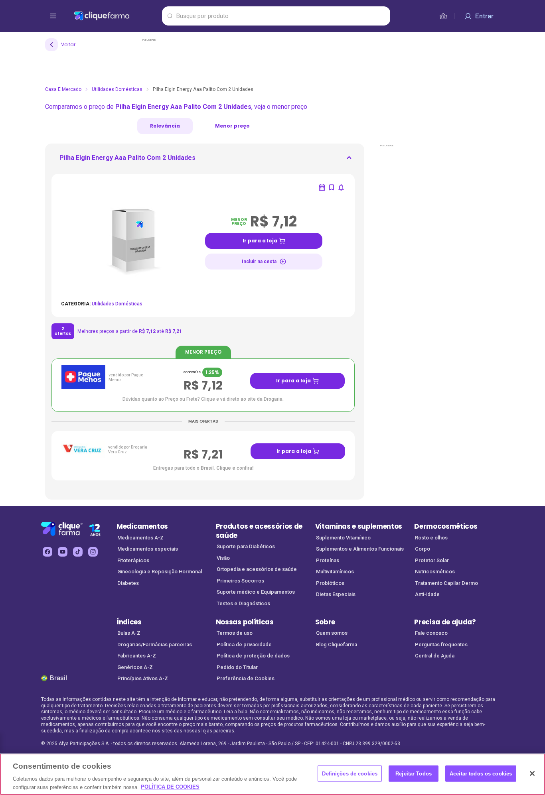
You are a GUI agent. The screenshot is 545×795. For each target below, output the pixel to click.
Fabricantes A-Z (136, 656)
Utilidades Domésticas (117, 89)
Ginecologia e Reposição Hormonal (159, 572)
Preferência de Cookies (245, 678)
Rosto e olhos (431, 538)
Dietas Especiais (335, 594)
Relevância (165, 125)
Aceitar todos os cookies (481, 774)
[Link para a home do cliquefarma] (116, 16)
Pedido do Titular (237, 667)
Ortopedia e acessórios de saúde (257, 569)
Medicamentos (142, 526)
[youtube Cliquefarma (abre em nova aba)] (62, 551)
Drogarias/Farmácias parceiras (154, 644)
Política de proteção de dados (253, 656)
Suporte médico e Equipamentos (256, 592)
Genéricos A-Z (135, 667)
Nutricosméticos (435, 572)
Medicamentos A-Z (140, 538)
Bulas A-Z (128, 633)
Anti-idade (427, 594)
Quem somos (332, 633)
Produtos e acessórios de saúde (259, 531)
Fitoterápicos (133, 560)
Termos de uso (235, 633)
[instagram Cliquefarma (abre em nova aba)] (93, 551)
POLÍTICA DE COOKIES (170, 787)
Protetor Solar (432, 560)
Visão (223, 558)
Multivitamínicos (335, 572)
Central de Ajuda (434, 656)
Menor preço (232, 125)
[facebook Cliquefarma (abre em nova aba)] (47, 551)
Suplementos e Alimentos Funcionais (360, 549)
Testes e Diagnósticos (243, 603)
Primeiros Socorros (240, 581)
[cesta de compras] (443, 16)
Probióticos (330, 583)
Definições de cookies (349, 774)
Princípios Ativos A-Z (142, 678)
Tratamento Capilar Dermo (446, 583)
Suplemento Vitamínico (343, 538)
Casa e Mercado (63, 89)
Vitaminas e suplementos (359, 526)
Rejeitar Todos (413, 774)
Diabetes (128, 583)
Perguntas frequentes (441, 644)
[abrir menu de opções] (53, 16)
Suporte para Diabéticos (246, 546)
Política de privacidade (244, 644)
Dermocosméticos (445, 526)
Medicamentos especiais (147, 549)
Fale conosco (431, 633)
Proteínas (327, 560)
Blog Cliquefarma (336, 644)
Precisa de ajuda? (445, 622)
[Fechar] (532, 773)
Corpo (422, 549)
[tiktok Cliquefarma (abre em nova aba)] (77, 551)
